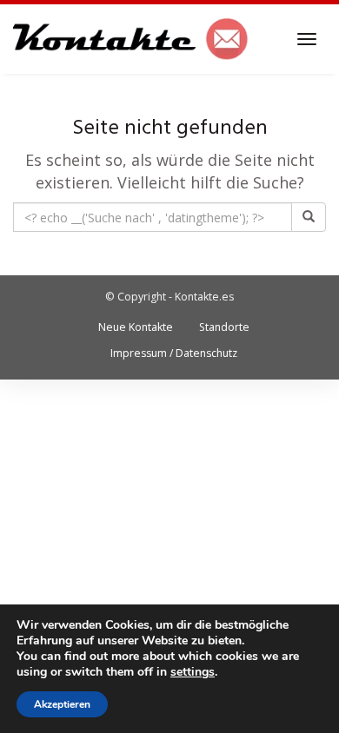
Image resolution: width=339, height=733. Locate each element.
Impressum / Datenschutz (173, 353)
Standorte (224, 327)
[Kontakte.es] (131, 39)
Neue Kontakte (135, 327)
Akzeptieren (62, 704)
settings (192, 672)
